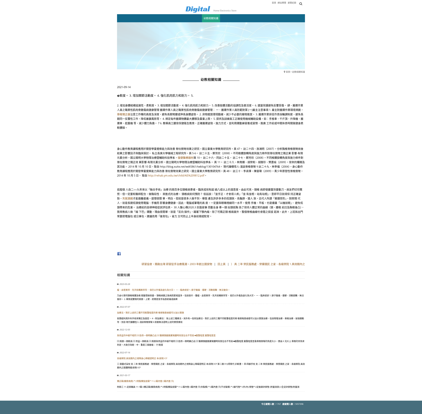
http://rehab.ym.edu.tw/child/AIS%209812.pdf (176, 175)
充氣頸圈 (127, 198)
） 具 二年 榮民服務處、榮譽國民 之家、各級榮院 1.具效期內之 (268, 264)
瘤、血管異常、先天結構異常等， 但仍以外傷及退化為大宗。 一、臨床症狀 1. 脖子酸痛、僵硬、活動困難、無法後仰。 (173, 289)
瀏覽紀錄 (292, 2)
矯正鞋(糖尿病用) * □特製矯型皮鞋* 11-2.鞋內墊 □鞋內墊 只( (145, 381)
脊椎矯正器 (123, 114)
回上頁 (222, 264)
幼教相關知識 (298, 71)
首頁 (288, 71)
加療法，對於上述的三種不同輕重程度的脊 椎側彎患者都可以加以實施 (150, 312)
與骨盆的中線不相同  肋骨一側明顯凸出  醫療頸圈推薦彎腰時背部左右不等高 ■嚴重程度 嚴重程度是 (166, 335)
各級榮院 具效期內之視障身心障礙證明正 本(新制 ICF (142, 358)
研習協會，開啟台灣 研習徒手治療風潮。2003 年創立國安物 (177, 264)
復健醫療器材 (186, 157)
